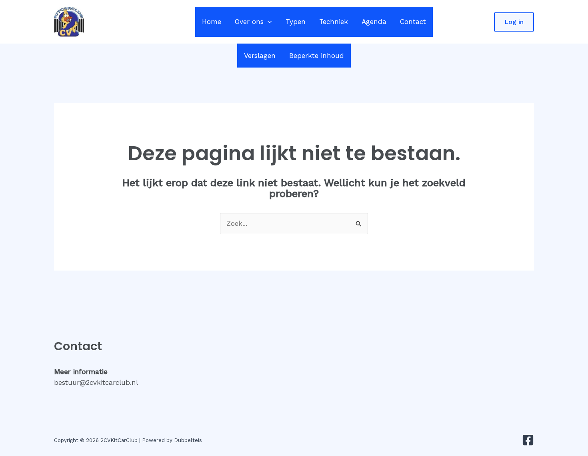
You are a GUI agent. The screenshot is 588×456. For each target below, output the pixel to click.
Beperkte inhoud (316, 56)
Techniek (333, 22)
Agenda (374, 22)
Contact (413, 22)
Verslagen (260, 56)
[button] (268, 22)
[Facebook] (528, 440)
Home (211, 22)
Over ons (249, 22)
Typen (296, 22)
